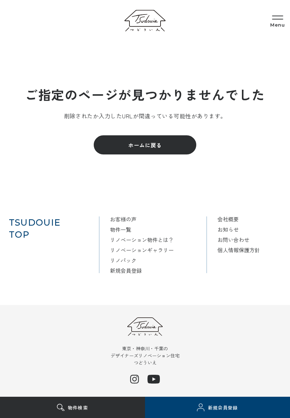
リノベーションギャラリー (142, 250)
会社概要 (228, 219)
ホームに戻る (145, 145)
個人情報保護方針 (239, 250)
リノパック (123, 260)
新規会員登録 (126, 270)
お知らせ (228, 229)
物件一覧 (120, 229)
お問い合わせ (233, 239)
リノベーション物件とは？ (142, 239)
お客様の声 (123, 219)
